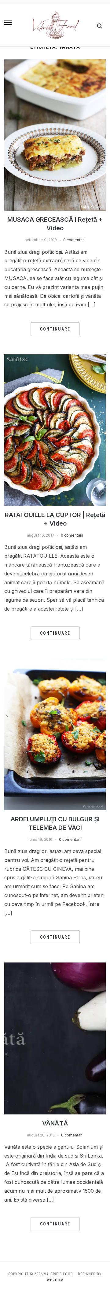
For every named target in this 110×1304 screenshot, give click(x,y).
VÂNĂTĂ (55, 1123)
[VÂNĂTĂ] (54, 966)
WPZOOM (55, 1280)
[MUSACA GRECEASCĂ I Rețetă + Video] (54, 63)
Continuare (55, 329)
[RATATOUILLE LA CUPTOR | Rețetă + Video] (54, 358)
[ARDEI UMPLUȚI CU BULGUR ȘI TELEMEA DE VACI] (54, 662)
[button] (8, 22)
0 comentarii (74, 240)
